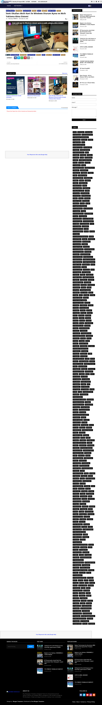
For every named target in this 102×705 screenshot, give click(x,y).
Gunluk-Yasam (84, 343)
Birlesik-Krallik (78, 185)
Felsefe (87, 295)
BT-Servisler (77, 195)
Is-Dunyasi (77, 376)
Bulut (76, 198)
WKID (89, 595)
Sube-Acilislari (78, 552)
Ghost (76, 318)
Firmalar (76, 305)
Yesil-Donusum (87, 613)
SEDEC (76, 519)
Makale (89, 427)
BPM (88, 190)
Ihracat (76, 361)
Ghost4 (82, 320)
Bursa (81, 198)
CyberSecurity (78, 241)
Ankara (90, 155)
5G (75, 132)
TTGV (81, 580)
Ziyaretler (92, 623)
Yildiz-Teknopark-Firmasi (80, 618)
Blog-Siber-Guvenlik (79, 190)
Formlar (76, 307)
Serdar (76, 521)
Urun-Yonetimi (83, 585)
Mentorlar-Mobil (78, 450)
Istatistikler (77, 384)
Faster (76, 295)
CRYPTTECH (78, 239)
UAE (82, 583)
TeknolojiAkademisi (79, 562)
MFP (76, 455)
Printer (84, 499)
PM (90, 496)
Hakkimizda (77, 351)
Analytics (77, 155)
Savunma (91, 514)
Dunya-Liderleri (78, 269)
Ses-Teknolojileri (78, 524)
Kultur (76, 409)
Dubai (84, 267)
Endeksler (77, 285)
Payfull (83, 493)
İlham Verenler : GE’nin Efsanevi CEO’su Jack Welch (87, 76)
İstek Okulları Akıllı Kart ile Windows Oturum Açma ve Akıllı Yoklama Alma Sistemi (57, 97)
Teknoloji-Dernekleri (86, 557)
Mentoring (91, 445)
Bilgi (76, 175)
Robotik (92, 506)
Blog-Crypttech (78, 188)
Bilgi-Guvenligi (83, 175)
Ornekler (88, 486)
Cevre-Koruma (78, 218)
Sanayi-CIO (83, 514)
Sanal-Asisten (90, 511)
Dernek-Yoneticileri (79, 251)
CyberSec (92, 239)
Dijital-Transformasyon (89, 262)
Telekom (76, 567)
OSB (76, 488)
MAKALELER (77, 430)
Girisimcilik (77, 333)
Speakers (77, 547)
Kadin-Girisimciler (88, 392)
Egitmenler (84, 279)
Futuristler (77, 313)
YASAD (84, 600)
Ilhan (76, 366)
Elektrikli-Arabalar (78, 282)
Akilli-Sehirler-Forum (79, 152)
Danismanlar (87, 241)
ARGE (76, 160)
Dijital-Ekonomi (78, 259)
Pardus (91, 491)
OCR (83, 470)
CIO (92, 223)
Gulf (88, 341)
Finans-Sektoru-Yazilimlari (80, 300)
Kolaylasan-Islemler (79, 404)
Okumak (76, 478)
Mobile (76, 460)
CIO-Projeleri (19, 10)
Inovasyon (92, 369)
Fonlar (91, 305)
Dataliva (85, 244)
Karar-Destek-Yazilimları (80, 399)
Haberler (92, 346)
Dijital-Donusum (88, 257)
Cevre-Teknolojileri (88, 218)
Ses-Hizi (83, 521)
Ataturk (81, 162)
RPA (91, 509)
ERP (90, 287)
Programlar (86, 501)
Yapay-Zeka (84, 598)
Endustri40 (91, 285)
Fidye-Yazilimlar (78, 297)
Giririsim (88, 325)
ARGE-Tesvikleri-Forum (86, 160)
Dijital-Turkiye (78, 264)
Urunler (91, 585)
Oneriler (76, 483)
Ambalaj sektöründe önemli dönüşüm (13, 96)
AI (83, 142)
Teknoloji (77, 557)
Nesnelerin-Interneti (87, 468)
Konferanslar (89, 404)
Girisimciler (84, 330)
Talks (82, 555)
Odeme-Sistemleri (78, 473)
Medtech (83, 440)
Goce (89, 338)
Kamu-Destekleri (78, 397)
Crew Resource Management (81, 236)
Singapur (86, 537)
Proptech (83, 504)
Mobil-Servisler (89, 458)
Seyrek (84, 527)
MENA (90, 442)
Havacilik (77, 353)
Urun (76, 585)
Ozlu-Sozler (77, 491)
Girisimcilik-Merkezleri (79, 336)
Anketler (76, 157)
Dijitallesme (86, 264)
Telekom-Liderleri (85, 567)
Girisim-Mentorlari (85, 328)
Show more (64, 73)
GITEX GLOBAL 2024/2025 (86, 47)
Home (9, 6)
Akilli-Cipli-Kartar (85, 150)
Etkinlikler (77, 292)
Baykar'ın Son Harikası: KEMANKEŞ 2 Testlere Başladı (87, 24)
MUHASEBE (77, 463)
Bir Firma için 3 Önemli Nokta (87, 82)
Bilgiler (76, 180)
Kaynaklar (91, 399)
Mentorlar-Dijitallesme (87, 448)
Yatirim (90, 600)
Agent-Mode (77, 142)
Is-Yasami (85, 376)
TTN (86, 580)
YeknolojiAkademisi (86, 608)
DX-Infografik (77, 272)
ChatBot (76, 223)
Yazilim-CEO (77, 605)
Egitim (39, 10)
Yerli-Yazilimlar (78, 613)
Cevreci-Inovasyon (89, 221)
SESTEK (87, 524)
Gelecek (82, 315)
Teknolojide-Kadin (90, 562)
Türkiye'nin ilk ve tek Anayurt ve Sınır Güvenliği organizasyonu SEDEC (88, 40)
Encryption (88, 282)
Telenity (91, 570)
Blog (85, 185)
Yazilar (83, 603)
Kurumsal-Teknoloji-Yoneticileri (81, 414)
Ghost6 (76, 323)
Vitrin (89, 593)
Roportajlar (84, 509)
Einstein (91, 279)
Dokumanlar (77, 267)
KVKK (84, 417)
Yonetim (90, 618)
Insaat (76, 374)
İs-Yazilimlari (86, 379)
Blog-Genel (86, 188)
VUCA (76, 595)
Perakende (84, 496)
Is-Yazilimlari (77, 379)
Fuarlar (89, 310)
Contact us (83, 701)
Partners (76, 493)
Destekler (77, 254)
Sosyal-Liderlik (78, 542)
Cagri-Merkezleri (78, 208)
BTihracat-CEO (86, 195)
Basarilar (77, 170)
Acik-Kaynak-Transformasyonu (81, 137)
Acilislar (85, 139)
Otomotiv (82, 488)
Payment (76, 496)
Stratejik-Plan (84, 549)
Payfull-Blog (90, 493)
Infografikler (77, 369)
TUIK (92, 580)
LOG (92, 425)
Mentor (76, 445)
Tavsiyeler (88, 555)
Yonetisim (77, 621)
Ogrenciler (77, 476)
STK (91, 547)
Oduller (92, 473)
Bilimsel (88, 180)
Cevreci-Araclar (78, 221)
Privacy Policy (91, 701)
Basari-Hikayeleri (10, 10)
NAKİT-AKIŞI (77, 468)
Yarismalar (77, 600)
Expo (91, 292)
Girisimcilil (90, 336)
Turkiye (76, 583)
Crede (92, 231)
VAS (84, 588)
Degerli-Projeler (27, 10)
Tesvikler (83, 572)
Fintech (87, 302)
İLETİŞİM (28, 1)
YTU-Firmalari (85, 621)
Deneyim (87, 246)
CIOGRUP (86, 226)
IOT (93, 374)
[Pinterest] (25, 57)
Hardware (85, 351)
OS (93, 486)
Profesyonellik (78, 501)
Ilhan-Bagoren (83, 366)
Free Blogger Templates (37, 701)
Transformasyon (78, 575)
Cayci (84, 211)
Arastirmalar (89, 157)
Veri (89, 588)
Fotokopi (76, 310)
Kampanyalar (84, 394)
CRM (92, 236)
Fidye (93, 295)
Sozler (91, 544)
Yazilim (89, 603)
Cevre (76, 216)
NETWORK (34, 1)
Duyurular (87, 269)
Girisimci (76, 330)
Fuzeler (84, 313)
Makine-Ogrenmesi (88, 430)
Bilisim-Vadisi (84, 183)
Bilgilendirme (89, 178)
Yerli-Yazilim (86, 611)
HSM (88, 358)
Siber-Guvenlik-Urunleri (80, 532)
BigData (84, 173)
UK (87, 583)
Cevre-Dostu (83, 216)
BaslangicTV (84, 170)
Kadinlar (76, 394)
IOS (88, 374)
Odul (87, 473)
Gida (82, 323)
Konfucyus (77, 407)
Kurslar (76, 412)
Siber (91, 527)
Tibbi (89, 572)
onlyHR (83, 483)
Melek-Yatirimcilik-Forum (80, 442)
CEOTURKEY (89, 213)
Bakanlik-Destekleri (79, 167)
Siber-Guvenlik (78, 529)
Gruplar (82, 341)
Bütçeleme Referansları (33, 95)
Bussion (88, 198)
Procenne (92, 499)
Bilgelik (91, 173)
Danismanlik (77, 244)
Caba (83, 203)
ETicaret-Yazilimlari (86, 290)
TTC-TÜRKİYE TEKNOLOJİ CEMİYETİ (86, 54)
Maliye (76, 432)
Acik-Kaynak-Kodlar (87, 134)
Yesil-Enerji (77, 616)
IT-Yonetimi (77, 389)
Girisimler (77, 338)
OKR (91, 476)
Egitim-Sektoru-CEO (88, 277)
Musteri (76, 465)
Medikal (76, 440)
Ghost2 (88, 318)
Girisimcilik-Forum (87, 333)
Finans (86, 297)
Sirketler (76, 539)
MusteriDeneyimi (85, 465)
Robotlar (76, 509)
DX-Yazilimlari (87, 272)
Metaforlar (88, 453)
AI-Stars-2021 (88, 147)
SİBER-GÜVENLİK (88, 529)
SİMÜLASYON (78, 537)
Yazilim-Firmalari (87, 605)
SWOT (76, 555)
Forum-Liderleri (84, 307)
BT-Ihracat (77, 193)
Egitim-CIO (44, 10)
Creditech (77, 234)
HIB (90, 353)
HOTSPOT (84, 356)
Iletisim (92, 361)
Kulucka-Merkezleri (85, 409)
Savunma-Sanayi (78, 516)
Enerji (84, 287)
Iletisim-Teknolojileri (90, 364)
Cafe (88, 203)
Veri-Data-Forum (78, 590)
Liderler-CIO (77, 422)
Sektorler (83, 519)
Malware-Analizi (78, 435)
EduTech (34, 10)
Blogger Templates (18, 701)
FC (81, 295)
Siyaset (83, 539)
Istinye (84, 384)
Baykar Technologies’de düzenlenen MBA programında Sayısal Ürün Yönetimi (87, 16)
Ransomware (77, 506)
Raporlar (86, 506)
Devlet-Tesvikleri (78, 257)
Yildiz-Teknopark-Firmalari (88, 616)
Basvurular (77, 173)
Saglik (82, 511)
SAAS (76, 511)
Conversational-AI (78, 231)
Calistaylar (77, 211)
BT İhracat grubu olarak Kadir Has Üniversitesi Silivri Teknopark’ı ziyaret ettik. (87, 32)
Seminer (90, 519)
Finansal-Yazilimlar (79, 302)
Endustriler (77, 287)
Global (83, 338)
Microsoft (82, 455)
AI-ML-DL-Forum (78, 147)
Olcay (83, 478)
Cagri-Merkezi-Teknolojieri (80, 206)
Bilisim (76, 183)
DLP (93, 264)
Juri (80, 392)
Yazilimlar (77, 608)
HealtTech (84, 353)
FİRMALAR (84, 305)
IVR (75, 392)
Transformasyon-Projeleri (80, 577)
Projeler (12, 9)
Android (83, 155)
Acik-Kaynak (77, 134)
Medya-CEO (91, 440)
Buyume (76, 203)
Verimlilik (87, 590)
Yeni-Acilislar (77, 611)
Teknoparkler (86, 565)
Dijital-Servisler (78, 262)
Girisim (76, 328)
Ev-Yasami (84, 292)
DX (93, 269)
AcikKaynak (77, 139)
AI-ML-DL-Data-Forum (79, 144)
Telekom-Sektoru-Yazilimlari (81, 570)
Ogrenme (85, 476)
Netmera (76, 470)
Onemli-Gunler (78, 481)
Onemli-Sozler (87, 481)
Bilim (82, 180)
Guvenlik (76, 346)
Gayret (90, 313)
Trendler (91, 577)
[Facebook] (15, 57)
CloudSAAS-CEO (78, 229)
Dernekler (88, 251)
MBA (89, 437)
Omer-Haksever (90, 478)
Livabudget (77, 425)
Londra (76, 427)
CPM (87, 231)
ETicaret (76, 290)
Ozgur (88, 488)
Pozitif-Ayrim (77, 499)
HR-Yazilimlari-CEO (79, 358)
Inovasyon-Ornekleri (79, 371)
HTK (93, 358)
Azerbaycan (77, 165)
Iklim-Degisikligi (84, 361)
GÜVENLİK (84, 346)
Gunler (76, 343)
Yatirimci (76, 603)
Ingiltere (85, 369)
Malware (83, 432)
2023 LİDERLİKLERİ (42, 1)
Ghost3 (76, 320)
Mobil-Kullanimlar (78, 458)
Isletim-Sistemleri (86, 381)
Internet (82, 374)
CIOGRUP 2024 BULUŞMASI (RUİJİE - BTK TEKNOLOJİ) (87, 62)
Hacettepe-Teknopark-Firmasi (81, 348)
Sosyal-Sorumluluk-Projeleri (81, 544)
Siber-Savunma (78, 534)
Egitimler (76, 279)
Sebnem (87, 516)
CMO (87, 229)
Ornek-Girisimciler (78, 486)
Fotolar (83, 310)
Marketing (77, 437)
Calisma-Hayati (88, 208)
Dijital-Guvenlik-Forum (89, 259)
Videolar (82, 593)
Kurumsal (83, 412)
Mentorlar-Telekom (89, 450)
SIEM (86, 534)
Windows (83, 595)
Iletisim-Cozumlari (78, 364)
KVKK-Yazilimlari (78, 420)
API (82, 157)
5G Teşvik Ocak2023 (85, 68)
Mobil (88, 455)
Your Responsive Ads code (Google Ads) (37, 154)
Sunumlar (86, 552)
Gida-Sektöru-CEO (79, 325)
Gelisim (88, 315)
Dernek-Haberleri (90, 249)
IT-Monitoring (86, 386)
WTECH (76, 598)
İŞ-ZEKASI (77, 381)
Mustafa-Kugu (86, 463)
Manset (86, 435)
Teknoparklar (77, 565)
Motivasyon (83, 460)
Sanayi (76, 514)
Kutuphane (77, 417)
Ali (87, 152)
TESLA (76, 572)
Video (76, 593)
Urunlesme (77, 588)
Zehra (85, 623)
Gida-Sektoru (89, 323)
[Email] (28, 57)
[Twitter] (18, 57)
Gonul (76, 341)
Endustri (84, 285)
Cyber (85, 239)
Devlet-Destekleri (86, 254)
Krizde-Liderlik (86, 407)
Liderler (87, 420)
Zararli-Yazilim (78, 623)
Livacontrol (85, 425)
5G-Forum (81, 132)
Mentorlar (77, 448)
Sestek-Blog (77, 527)
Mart (83, 437)
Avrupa (88, 162)
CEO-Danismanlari (79, 213)
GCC (76, 315)
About (78, 701)
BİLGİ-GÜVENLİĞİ (79, 178)
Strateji (76, 549)
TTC (75, 580)
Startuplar (84, 547)
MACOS (83, 427)
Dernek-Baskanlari (79, 249)
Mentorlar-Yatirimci (79, 453)
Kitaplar (88, 402)
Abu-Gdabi (89, 132)
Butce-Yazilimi (78, 201)
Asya (76, 162)
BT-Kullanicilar (85, 193)
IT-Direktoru (77, 386)
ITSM (92, 389)
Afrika (91, 139)
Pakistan (85, 491)
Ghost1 (82, 318)
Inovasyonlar (89, 371)
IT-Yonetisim (85, 389)
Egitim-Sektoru (52, 10)
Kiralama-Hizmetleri (79, 402)
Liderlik (85, 422)
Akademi (76, 150)
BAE (84, 165)
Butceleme (86, 201)
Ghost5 (89, 320)
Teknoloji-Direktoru (79, 560)
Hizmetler (77, 356)
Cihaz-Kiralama (85, 223)
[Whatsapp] (21, 57)
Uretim (92, 583)
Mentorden (83, 445)
